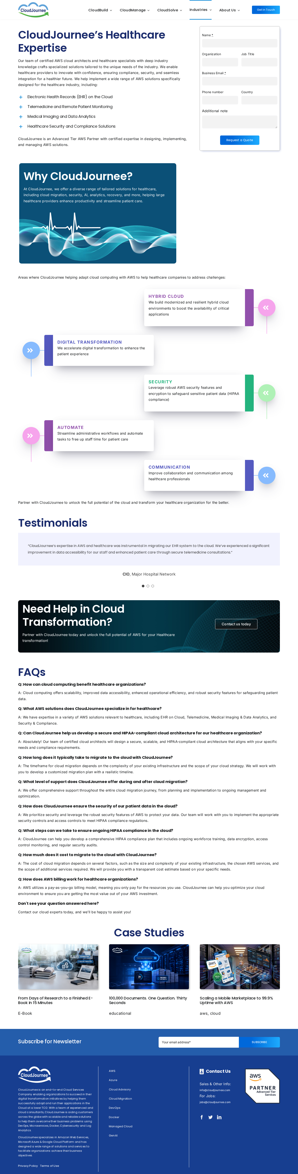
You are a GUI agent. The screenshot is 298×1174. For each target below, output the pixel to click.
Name (207, 35)
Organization (211, 54)
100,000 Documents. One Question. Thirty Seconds (148, 1000)
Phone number (212, 92)
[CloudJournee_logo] (33, 4)
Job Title (247, 54)
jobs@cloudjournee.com (215, 1102)
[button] (102, 97)
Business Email (214, 73)
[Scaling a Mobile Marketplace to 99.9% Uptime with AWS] (240, 946)
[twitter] (210, 1117)
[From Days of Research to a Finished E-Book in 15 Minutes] (58, 946)
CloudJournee (30, 139)
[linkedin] (219, 1117)
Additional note (215, 111)
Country (247, 92)
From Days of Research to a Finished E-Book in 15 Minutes (55, 1000)
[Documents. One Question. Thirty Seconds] (149, 946)
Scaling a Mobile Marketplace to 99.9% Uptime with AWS (236, 1000)
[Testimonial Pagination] (143, 586)
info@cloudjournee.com (215, 1090)
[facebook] (202, 1117)
